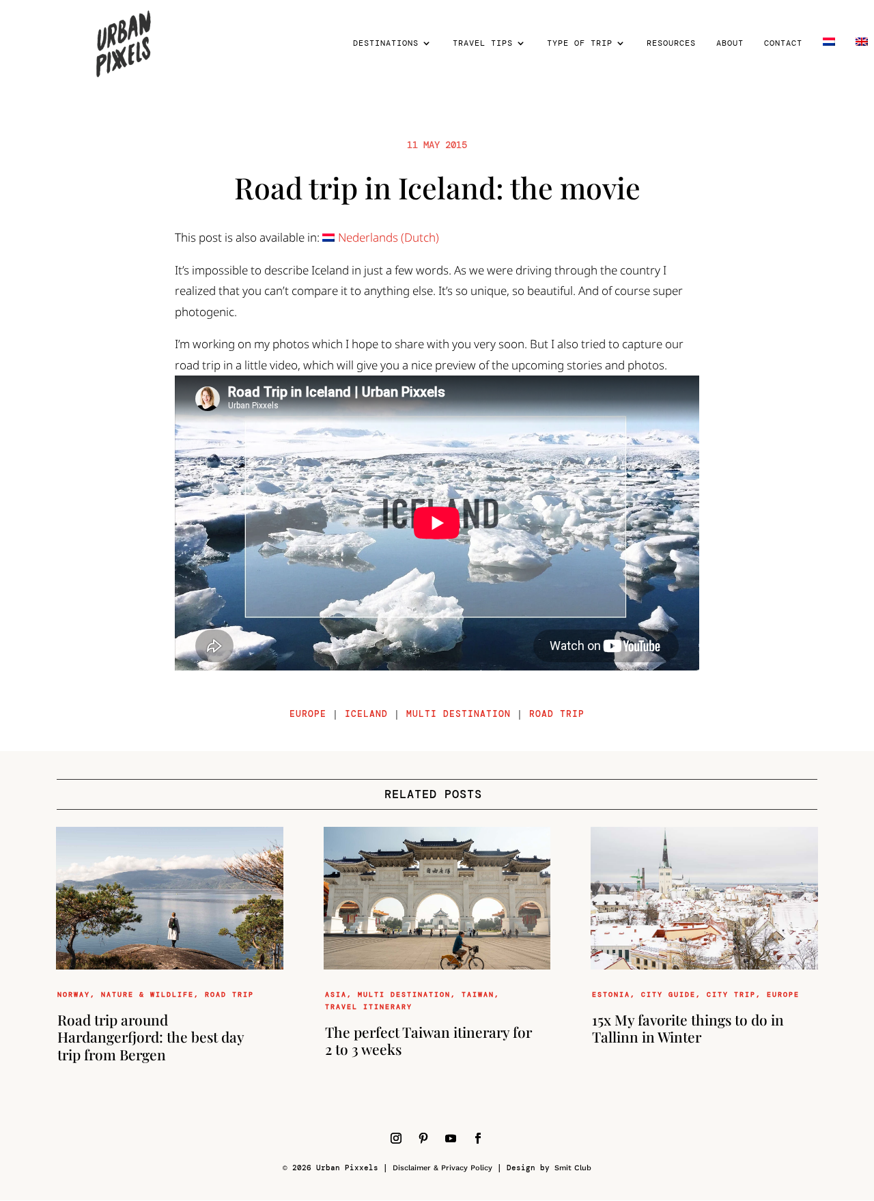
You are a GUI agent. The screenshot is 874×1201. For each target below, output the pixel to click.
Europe (308, 714)
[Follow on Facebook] (478, 1138)
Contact (783, 43)
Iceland (366, 714)
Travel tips (483, 43)
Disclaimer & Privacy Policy (442, 1167)
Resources (671, 43)
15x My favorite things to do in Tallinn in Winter (688, 1028)
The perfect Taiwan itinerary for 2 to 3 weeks (428, 1040)
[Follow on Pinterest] (423, 1138)
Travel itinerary (368, 1006)
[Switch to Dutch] (829, 61)
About (730, 43)
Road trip (556, 714)
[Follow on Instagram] (396, 1138)
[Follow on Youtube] (451, 1138)
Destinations (386, 43)
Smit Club (572, 1167)
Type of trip (579, 43)
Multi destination (458, 714)
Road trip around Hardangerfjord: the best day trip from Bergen (150, 1036)
